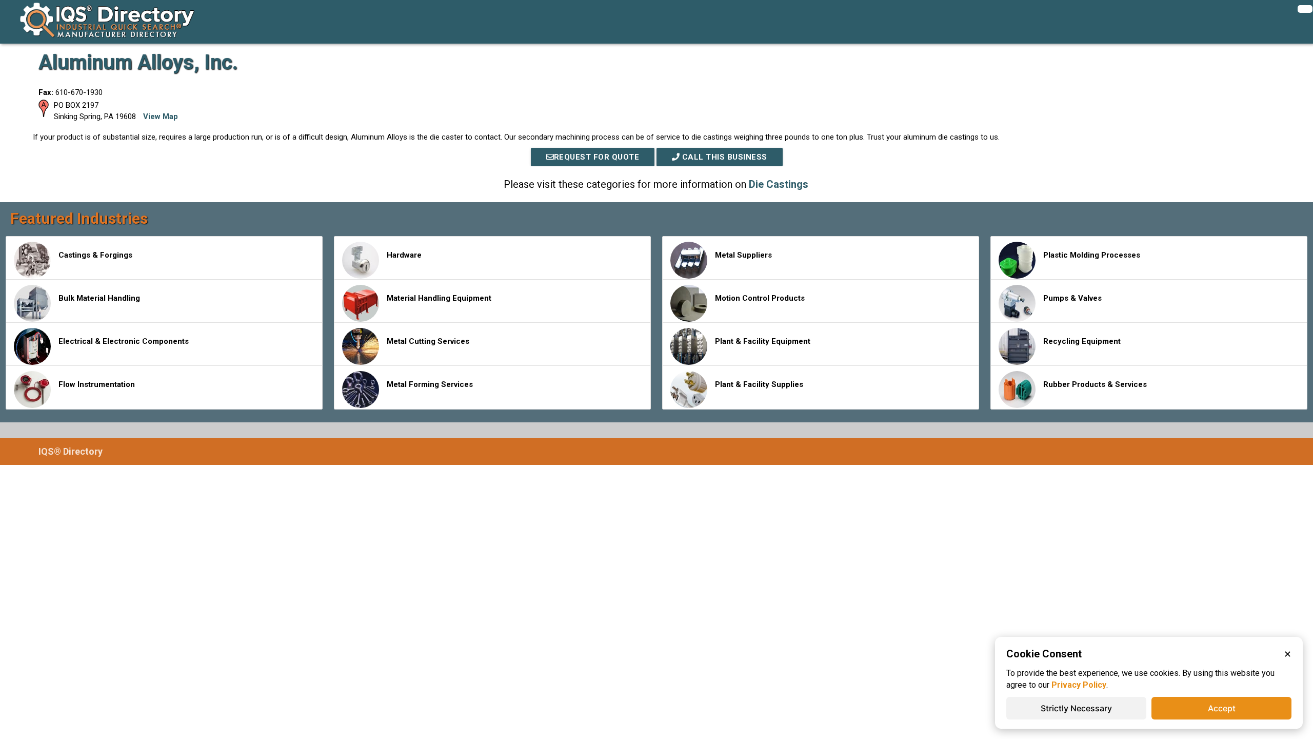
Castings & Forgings (95, 255)
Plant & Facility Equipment (762, 341)
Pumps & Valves (1072, 298)
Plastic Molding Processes (1091, 255)
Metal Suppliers (743, 255)
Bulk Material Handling (99, 298)
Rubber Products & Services (1095, 384)
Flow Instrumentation (96, 384)
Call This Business (723, 157)
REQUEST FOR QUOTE (597, 157)
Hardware (404, 255)
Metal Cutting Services (428, 341)
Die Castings (778, 184)
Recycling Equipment (1082, 341)
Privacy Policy (1078, 685)
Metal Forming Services (430, 384)
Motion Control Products (760, 298)
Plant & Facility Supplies (759, 384)
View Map (160, 116)
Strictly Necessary (1076, 708)
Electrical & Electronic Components (123, 341)
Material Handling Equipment (439, 298)
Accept (1222, 708)
